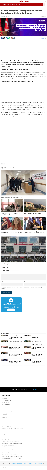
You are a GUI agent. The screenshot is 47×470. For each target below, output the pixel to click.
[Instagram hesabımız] (33, 389)
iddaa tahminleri (5, 406)
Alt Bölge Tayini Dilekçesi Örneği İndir (10, 441)
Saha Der (4, 419)
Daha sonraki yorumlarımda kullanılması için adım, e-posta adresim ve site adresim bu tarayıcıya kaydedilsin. (21, 288)
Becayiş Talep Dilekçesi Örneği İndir (10, 454)
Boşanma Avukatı (6, 452)
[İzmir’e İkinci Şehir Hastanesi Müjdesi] (23, 249)
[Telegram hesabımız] (35, 389)
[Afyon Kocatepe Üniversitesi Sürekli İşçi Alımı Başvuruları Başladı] (4, 336)
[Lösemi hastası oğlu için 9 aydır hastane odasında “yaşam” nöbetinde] (12, 205)
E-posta (26, 281)
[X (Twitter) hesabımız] (31, 389)
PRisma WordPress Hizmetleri (35, 463)
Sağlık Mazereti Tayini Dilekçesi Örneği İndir (11, 458)
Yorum (2, 273)
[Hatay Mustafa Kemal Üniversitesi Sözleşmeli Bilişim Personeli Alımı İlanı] (4, 353)
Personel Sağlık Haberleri (17, 463)
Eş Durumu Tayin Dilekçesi (8, 449)
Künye (25, 463)
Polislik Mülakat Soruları (7, 436)
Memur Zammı (5, 402)
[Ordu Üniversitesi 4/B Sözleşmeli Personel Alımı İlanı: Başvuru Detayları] (27, 341)
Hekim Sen (4, 417)
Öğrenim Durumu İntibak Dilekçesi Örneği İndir (12, 428)
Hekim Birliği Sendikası (7, 426)
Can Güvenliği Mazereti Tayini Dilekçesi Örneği (12, 443)
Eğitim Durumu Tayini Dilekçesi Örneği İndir (12, 456)
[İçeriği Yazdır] (14, 38)
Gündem (43, 16)
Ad (2, 281)
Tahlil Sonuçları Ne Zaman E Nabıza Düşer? (11, 450)
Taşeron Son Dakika (6, 423)
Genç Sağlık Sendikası (7, 434)
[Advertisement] (23, 50)
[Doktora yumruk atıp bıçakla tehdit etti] (35, 205)
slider (3, 163)
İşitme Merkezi (5, 439)
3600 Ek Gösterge (6, 404)
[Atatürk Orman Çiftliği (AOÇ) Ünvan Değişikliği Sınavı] (4, 341)
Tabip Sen (4, 421)
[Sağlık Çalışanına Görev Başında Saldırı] (23, 182)
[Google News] (43, 38)
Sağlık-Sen (4, 398)
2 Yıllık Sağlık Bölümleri (7, 437)
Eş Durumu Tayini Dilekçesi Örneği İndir (11, 411)
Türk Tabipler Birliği (6, 400)
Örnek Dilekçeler (6, 408)
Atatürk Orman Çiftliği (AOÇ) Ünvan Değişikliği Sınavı (20, 4)
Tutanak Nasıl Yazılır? (6, 409)
